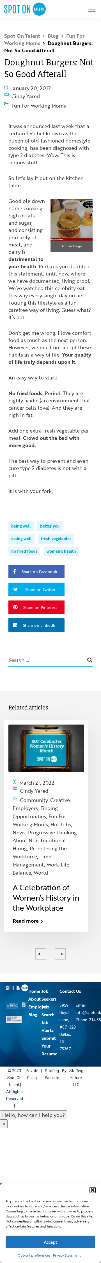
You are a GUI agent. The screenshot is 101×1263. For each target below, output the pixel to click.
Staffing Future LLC (75, 1039)
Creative (60, 790)
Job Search (48, 972)
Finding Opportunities (39, 798)
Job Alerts (48, 988)
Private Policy (32, 1036)
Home (34, 952)
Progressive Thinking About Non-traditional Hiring (45, 815)
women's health (61, 546)
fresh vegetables (56, 533)
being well (21, 520)
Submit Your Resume (49, 1007)
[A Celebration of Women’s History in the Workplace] (46, 742)
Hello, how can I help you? (33, 1076)
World (41, 835)
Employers (32, 795)
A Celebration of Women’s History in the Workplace (46, 859)
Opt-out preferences (34, 1255)
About (34, 960)
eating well (21, 533)
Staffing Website (52, 1036)
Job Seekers (49, 956)
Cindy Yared (26, 94)
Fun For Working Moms (39, 101)
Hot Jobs (60, 805)
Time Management (32, 828)
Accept (50, 1242)
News (19, 810)
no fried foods (24, 546)
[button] (92, 1190)
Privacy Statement (67, 1255)
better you (50, 520)
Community (34, 790)
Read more (26, 882)
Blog (32, 976)
